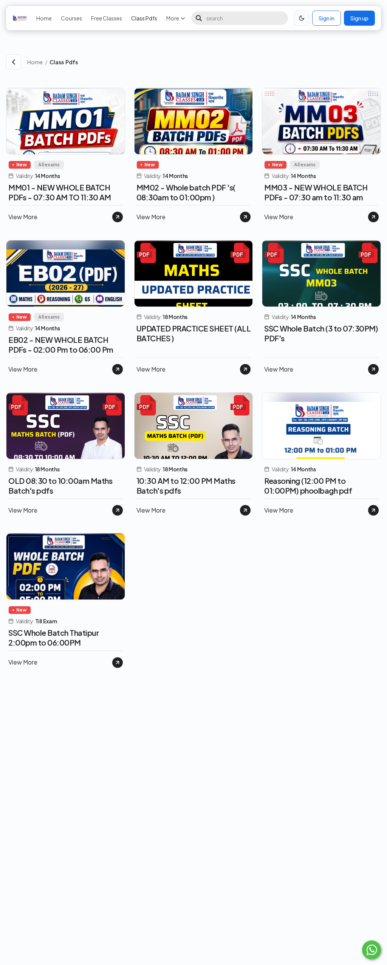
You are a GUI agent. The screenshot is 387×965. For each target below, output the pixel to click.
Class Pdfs (144, 18)
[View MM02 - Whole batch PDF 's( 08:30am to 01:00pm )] (245, 217)
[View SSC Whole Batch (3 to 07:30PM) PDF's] (373, 369)
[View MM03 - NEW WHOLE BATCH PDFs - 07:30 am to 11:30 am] (373, 217)
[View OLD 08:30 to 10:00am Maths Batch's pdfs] (117, 510)
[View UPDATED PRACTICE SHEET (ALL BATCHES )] (245, 369)
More (172, 18)
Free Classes (106, 18)
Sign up (359, 18)
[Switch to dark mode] (301, 18)
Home (44, 18)
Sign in (326, 18)
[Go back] (13, 62)
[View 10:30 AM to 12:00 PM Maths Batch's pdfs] (245, 510)
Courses (71, 18)
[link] (215, 62)
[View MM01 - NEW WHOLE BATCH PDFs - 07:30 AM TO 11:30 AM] (117, 217)
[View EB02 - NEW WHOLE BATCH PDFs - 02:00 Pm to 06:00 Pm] (117, 369)
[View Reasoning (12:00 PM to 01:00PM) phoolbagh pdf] (373, 510)
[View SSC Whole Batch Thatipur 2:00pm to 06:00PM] (117, 662)
